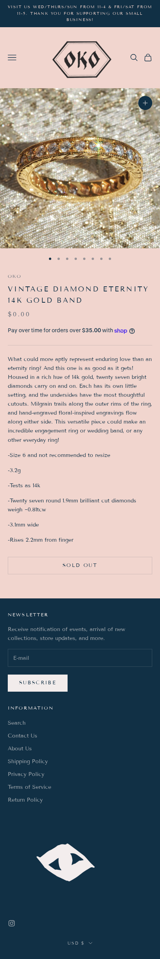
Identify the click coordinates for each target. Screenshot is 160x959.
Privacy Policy (26, 774)
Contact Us (22, 735)
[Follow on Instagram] (12, 923)
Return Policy (25, 800)
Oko (14, 276)
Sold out (80, 565)
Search (17, 723)
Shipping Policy (28, 761)
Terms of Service (29, 787)
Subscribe (37, 683)
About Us (20, 748)
